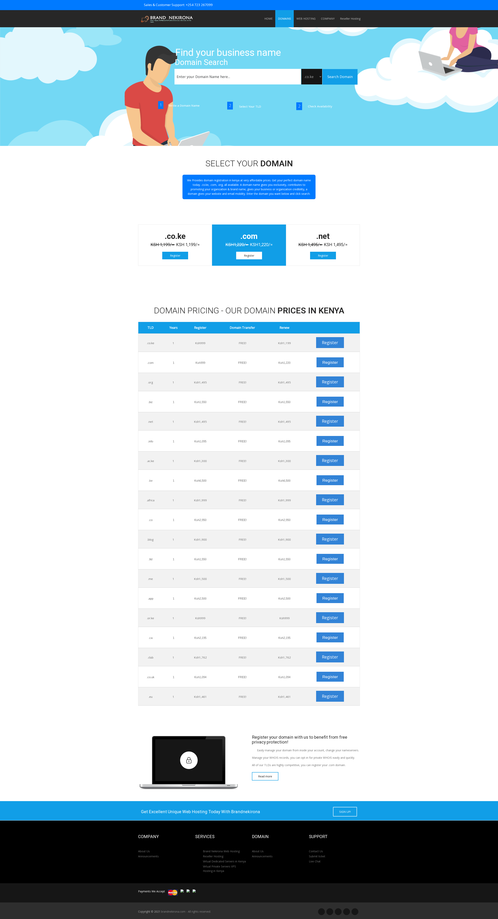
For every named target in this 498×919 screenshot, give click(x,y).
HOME (268, 18)
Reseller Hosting (350, 18)
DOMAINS (284, 18)
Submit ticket (317, 856)
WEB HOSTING (306, 18)
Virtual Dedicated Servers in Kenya (224, 861)
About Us (144, 851)
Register (175, 255)
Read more (265, 776)
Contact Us (316, 851)
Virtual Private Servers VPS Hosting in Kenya (219, 869)
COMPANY (328, 18)
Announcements (148, 856)
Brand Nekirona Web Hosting (221, 851)
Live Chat (315, 861)
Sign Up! (345, 812)
